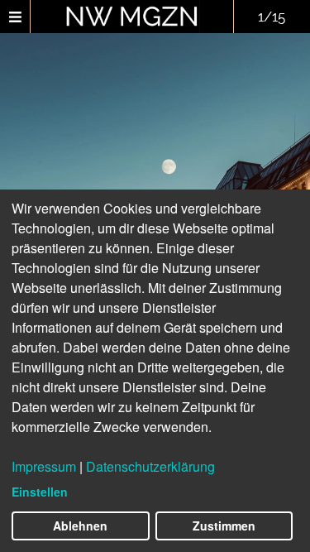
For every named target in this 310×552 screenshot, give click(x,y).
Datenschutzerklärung (150, 466)
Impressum (44, 466)
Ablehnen (80, 525)
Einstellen (40, 491)
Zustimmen (224, 525)
